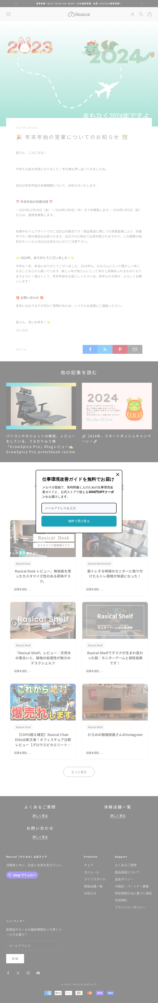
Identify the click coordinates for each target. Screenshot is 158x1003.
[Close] (117, 474)
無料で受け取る (79, 521)
